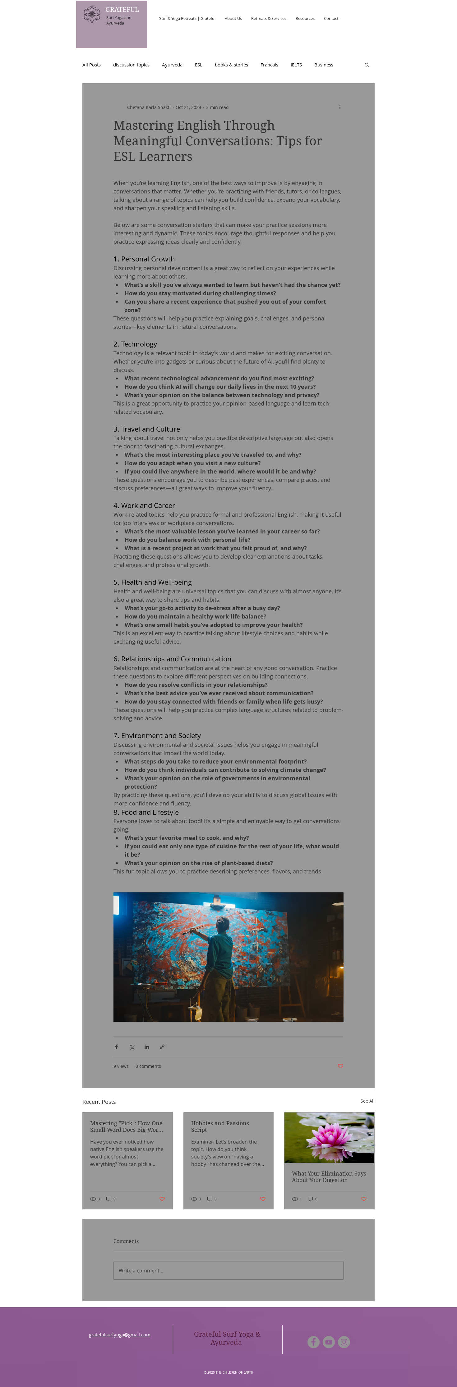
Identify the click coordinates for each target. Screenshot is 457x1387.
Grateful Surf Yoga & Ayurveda (227, 1338)
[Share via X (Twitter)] (132, 1047)
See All (368, 1101)
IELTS (296, 64)
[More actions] (340, 107)
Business (323, 64)
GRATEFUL (123, 9)
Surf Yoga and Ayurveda (119, 20)
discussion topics (131, 64)
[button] (367, 64)
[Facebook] (313, 1342)
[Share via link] (162, 1047)
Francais (269, 64)
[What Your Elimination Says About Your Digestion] (329, 1138)
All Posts (91, 64)
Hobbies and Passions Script (220, 1126)
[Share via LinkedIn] (147, 1047)
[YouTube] (329, 1342)
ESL (198, 64)
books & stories (231, 64)
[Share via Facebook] (116, 1047)
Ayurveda (172, 64)
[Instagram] (344, 1342)
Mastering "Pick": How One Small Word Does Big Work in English (126, 1126)
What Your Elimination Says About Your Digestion (329, 1176)
